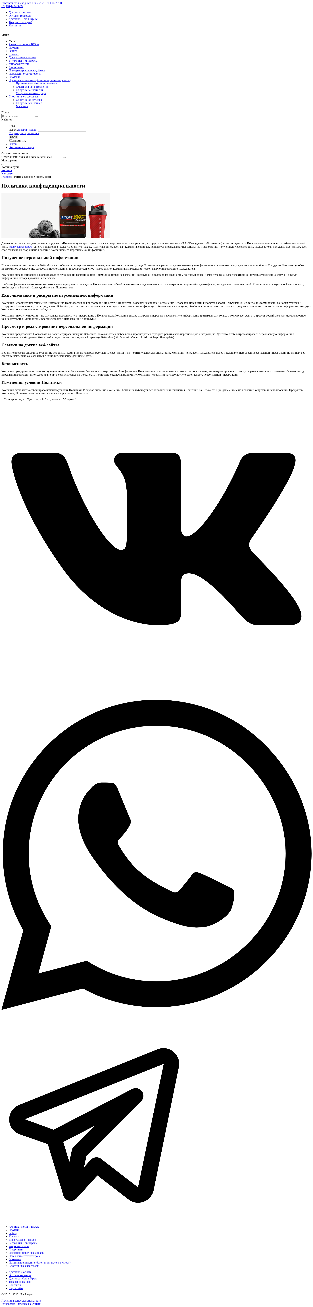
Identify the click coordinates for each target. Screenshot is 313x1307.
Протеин (14, 47)
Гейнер (13, 50)
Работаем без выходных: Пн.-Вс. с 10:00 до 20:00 (31, 3)
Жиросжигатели (19, 63)
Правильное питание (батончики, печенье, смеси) (39, 80)
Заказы (13, 143)
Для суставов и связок (22, 57)
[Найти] (36, 116)
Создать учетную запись (24, 133)
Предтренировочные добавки (27, 70)
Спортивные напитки (29, 89)
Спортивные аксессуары (31, 93)
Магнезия (22, 106)
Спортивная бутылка (29, 99)
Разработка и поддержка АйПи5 (21, 1303)
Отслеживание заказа (14, 156)
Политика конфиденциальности (21, 1300)
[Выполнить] (64, 157)
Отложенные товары (21, 147)
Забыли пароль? (27, 129)
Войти (13, 137)
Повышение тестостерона (25, 73)
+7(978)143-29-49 (12, 6)
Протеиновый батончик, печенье (36, 83)
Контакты (15, 25)
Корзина (6, 170)
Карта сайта (16, 1288)
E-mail (12, 125)
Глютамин (15, 76)
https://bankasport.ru (20, 246)
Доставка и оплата (20, 12)
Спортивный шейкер (29, 103)
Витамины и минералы (23, 60)
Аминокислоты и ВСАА (24, 44)
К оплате (6, 173)
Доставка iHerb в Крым (23, 18)
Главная (6, 176)
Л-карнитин (16, 67)
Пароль (13, 129)
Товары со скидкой (20, 22)
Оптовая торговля (20, 15)
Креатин (14, 54)
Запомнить (19, 140)
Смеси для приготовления (32, 86)
